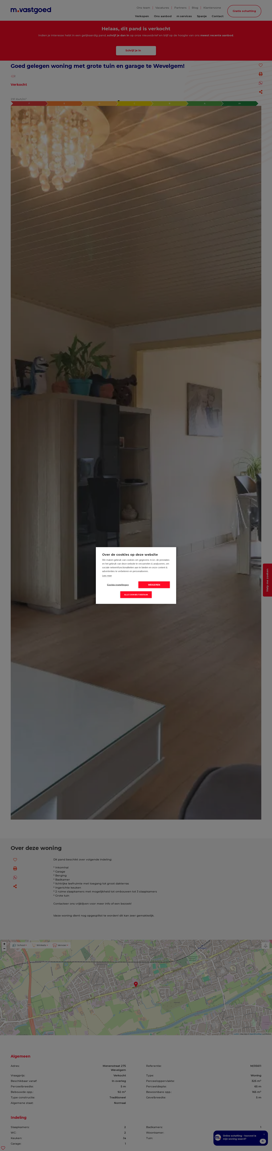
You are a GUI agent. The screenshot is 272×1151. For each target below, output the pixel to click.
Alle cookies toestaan (136, 595)
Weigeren (154, 585)
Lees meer (107, 576)
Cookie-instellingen (118, 585)
